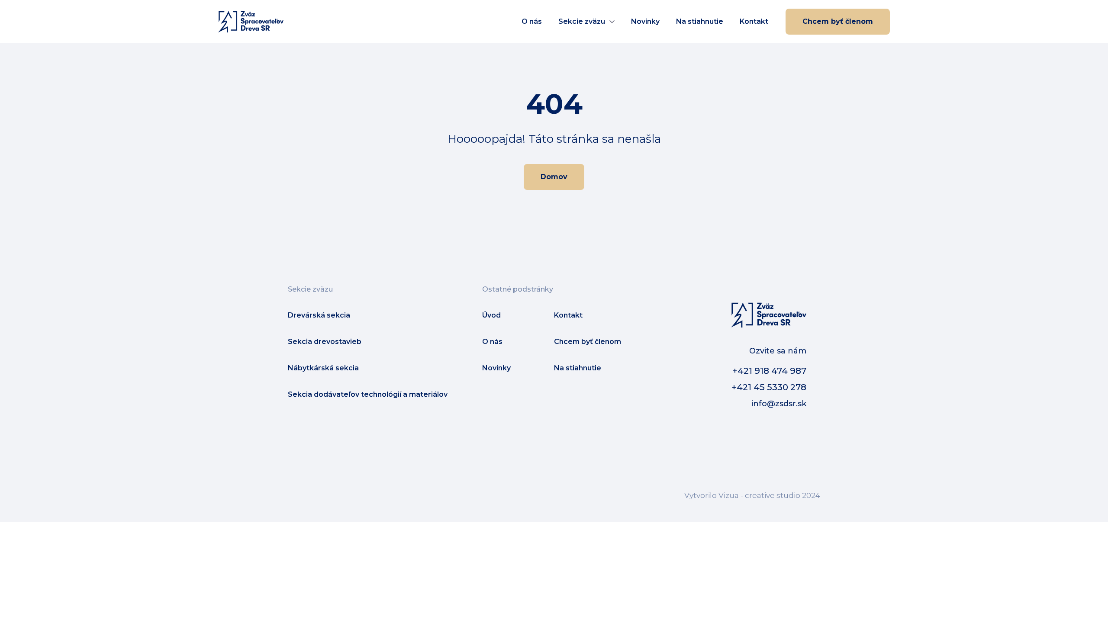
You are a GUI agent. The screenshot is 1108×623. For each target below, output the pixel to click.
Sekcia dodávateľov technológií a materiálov (368, 394)
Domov (554, 177)
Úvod (491, 315)
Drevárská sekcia (319, 315)
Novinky (645, 21)
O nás (532, 21)
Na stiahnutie (699, 21)
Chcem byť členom (837, 21)
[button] (586, 22)
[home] (250, 21)
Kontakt (754, 21)
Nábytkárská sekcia (323, 368)
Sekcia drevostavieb (324, 341)
